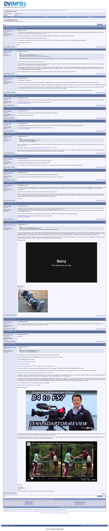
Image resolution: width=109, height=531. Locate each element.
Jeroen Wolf (7, 98)
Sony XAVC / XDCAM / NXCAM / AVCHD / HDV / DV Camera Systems (26, 10)
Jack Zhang (7, 111)
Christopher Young (9, 225)
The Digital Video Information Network (94, 525)
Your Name (6, 13)
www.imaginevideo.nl (21, 102)
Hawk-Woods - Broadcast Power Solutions (26, 361)
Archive (103, 525)
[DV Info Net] (15, 7)
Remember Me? (19, 13)
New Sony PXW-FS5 (44, 512)
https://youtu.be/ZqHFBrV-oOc (24, 103)
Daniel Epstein (8, 173)
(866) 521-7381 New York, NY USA (29, 503)
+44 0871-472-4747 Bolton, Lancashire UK (80, 503)
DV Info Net (11, 10)
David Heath (7, 52)
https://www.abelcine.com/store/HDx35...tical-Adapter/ (29, 385)
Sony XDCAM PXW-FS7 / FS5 (60, 10)
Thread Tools (94, 26)
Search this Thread (101, 26)
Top (106, 525)
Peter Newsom (8, 31)
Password (5, 15)
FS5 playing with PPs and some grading (61, 512)
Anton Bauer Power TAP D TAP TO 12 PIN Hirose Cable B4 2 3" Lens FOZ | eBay (35, 372)
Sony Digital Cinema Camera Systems (47, 10)
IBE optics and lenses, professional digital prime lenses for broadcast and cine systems (38, 147)
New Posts (51, 512)
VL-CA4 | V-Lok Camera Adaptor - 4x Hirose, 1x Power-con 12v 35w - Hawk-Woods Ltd (36, 366)
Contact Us (83, 525)
